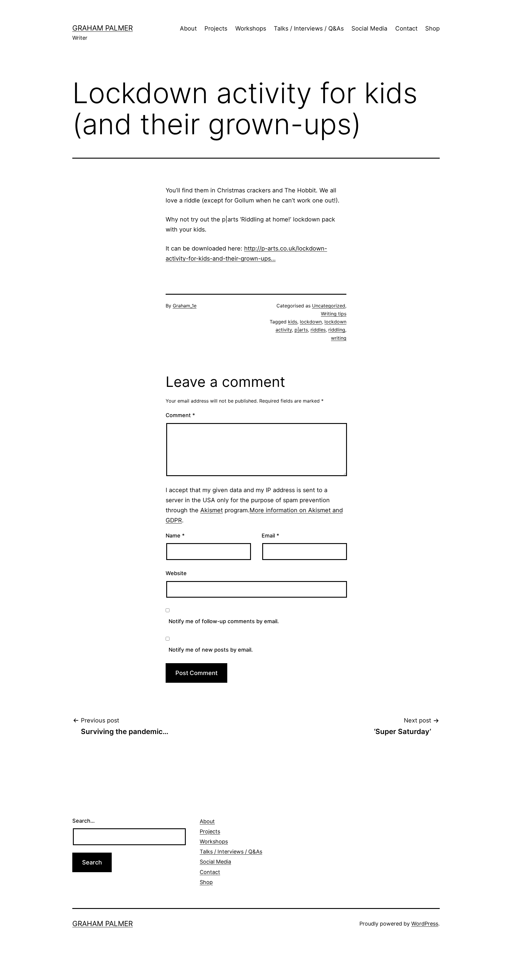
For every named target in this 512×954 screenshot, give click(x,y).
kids (292, 322)
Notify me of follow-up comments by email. (224, 621)
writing (338, 338)
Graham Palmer (102, 28)
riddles (318, 330)
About (188, 28)
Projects (215, 28)
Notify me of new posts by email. (211, 650)
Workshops (250, 28)
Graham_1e (184, 306)
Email (270, 535)
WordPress (424, 924)
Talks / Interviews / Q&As (309, 28)
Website (176, 573)
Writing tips (333, 314)
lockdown (311, 322)
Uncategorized (328, 306)
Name (175, 535)
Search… (83, 821)
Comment (180, 415)
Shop (432, 28)
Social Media (369, 28)
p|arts (301, 330)
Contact (406, 28)
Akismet (211, 510)
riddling (336, 330)
